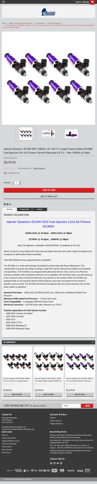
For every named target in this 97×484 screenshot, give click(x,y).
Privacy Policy (6, 447)
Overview (9, 209)
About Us (5, 435)
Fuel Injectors (39, 23)
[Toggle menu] (3, 3)
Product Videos (24, 209)
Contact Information (9, 438)
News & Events (7, 450)
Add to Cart (17, 395)
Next (93, 78)
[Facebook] (5, 204)
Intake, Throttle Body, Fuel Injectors (20, 23)
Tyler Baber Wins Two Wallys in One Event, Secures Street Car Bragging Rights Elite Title (71, 441)
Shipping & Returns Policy (10, 441)
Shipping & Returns (56, 424)
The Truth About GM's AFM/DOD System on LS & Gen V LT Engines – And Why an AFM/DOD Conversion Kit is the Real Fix (71, 447)
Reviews (39, 209)
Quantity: (7, 183)
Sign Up (86, 2)
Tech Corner (6, 452)
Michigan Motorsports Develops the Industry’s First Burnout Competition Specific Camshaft (70, 452)
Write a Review (39, 168)
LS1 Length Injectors (54, 23)
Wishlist (53, 418)
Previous (4, 78)
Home (4, 23)
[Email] (7, 204)
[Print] (10, 204)
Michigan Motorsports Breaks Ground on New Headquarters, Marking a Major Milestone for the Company (71, 436)
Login (77, 2)
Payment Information (9, 444)
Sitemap (28, 479)
